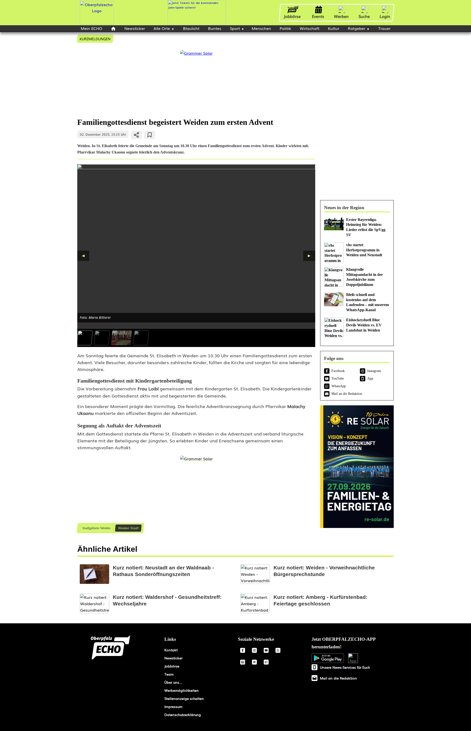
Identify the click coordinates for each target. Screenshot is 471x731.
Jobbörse (292, 16)
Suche (364, 16)
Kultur (333, 28)
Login (385, 16)
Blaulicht (191, 28)
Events (318, 16)
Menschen (261, 28)
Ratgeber (356, 28)
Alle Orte (162, 28)
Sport (235, 28)
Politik (285, 28)
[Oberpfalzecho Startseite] (97, 23)
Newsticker (134, 28)
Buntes (214, 28)
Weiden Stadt (128, 528)
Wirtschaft (309, 28)
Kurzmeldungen (95, 38)
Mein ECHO (91, 28)
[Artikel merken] (150, 135)
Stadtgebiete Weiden (96, 528)
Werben (341, 16)
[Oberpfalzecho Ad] (197, 12)
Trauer (384, 28)
